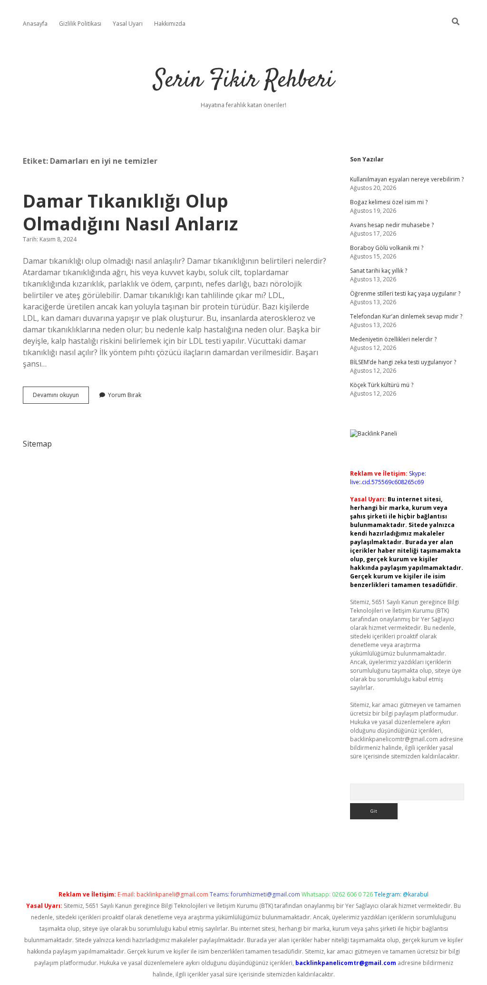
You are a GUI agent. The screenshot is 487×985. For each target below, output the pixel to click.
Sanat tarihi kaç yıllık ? (378, 271)
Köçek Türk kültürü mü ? (381, 385)
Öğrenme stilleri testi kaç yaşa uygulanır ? (405, 293)
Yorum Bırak (124, 395)
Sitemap (37, 443)
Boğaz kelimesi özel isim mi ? (389, 202)
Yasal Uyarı (128, 24)
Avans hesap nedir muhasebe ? (392, 225)
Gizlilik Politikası (80, 24)
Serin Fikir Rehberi (244, 80)
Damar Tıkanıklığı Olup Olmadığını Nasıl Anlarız (130, 212)
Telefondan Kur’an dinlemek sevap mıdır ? (406, 316)
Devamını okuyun (61, 397)
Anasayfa (35, 24)
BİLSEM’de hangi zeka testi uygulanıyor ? (403, 362)
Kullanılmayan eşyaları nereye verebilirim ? (407, 179)
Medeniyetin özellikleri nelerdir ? (393, 339)
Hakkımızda (169, 24)
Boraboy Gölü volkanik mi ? (386, 248)
